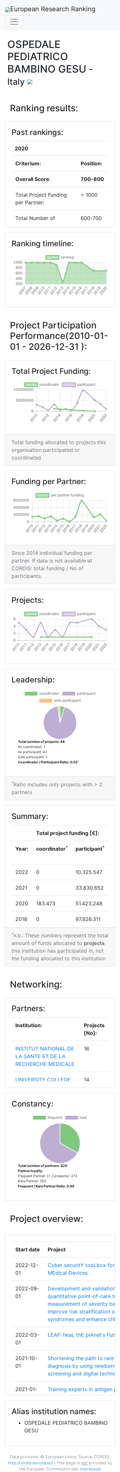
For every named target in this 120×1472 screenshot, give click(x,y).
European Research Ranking (52, 9)
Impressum (90, 1469)
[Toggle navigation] (14, 21)
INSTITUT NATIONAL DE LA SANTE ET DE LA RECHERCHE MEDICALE (45, 1056)
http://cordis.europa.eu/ (30, 1462)
